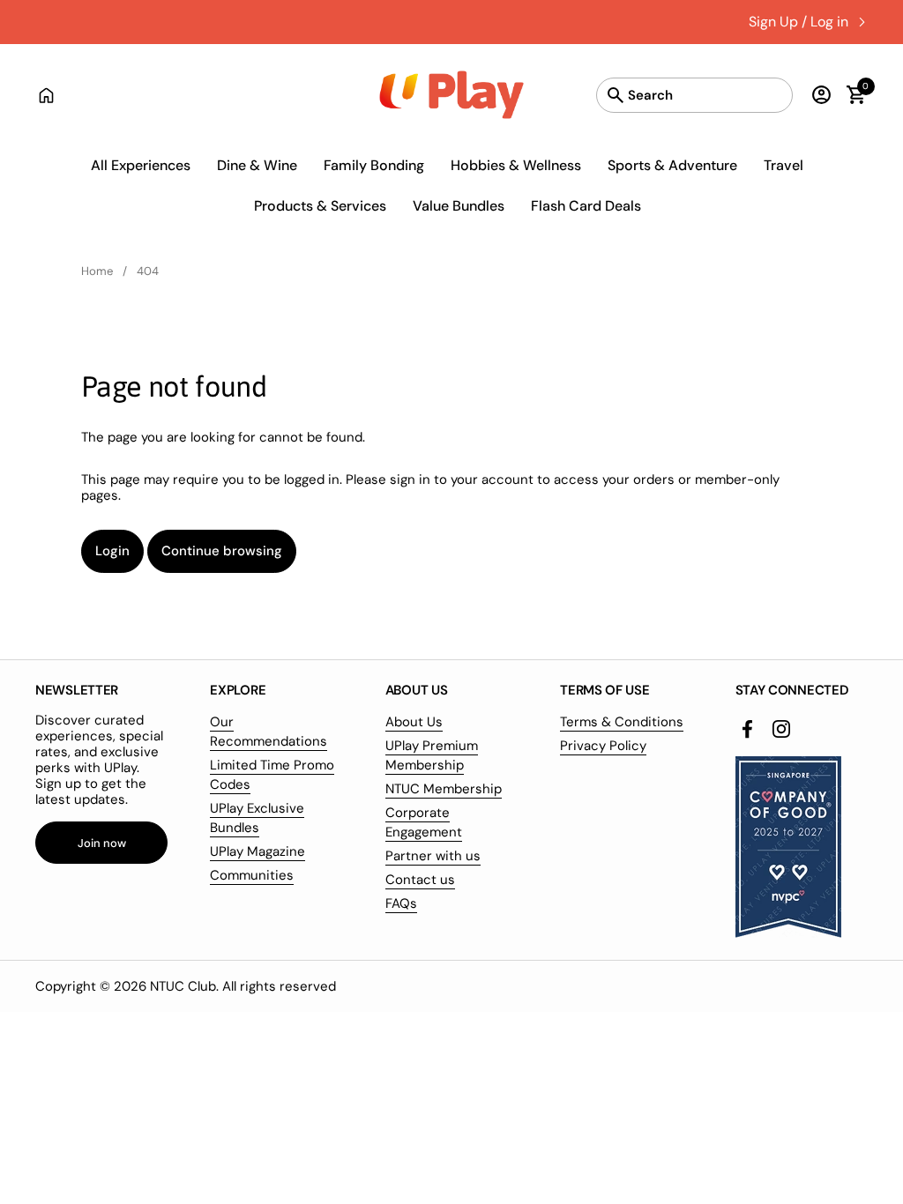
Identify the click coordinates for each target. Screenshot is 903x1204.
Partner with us (433, 856)
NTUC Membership (443, 789)
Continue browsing (221, 551)
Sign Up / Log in (798, 21)
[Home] (46, 95)
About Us (414, 722)
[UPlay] (452, 95)
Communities (252, 875)
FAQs (401, 903)
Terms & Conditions (621, 722)
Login (112, 551)
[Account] (817, 95)
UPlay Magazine (257, 851)
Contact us (420, 879)
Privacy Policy (603, 745)
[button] (848, 95)
